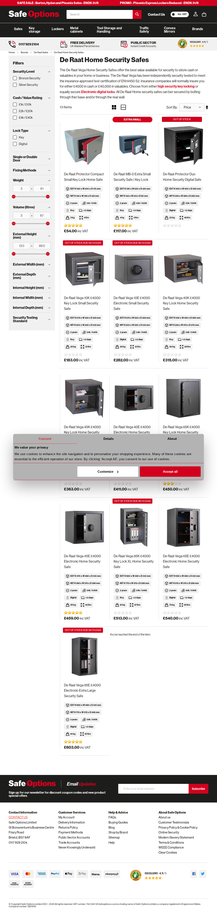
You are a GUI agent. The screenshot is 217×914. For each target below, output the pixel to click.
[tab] (32, 71)
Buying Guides (118, 822)
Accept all (170, 471)
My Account (66, 817)
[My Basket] (204, 14)
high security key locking (176, 86)
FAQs (112, 817)
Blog (111, 827)
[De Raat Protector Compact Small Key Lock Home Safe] (84, 145)
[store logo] (34, 14)
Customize (105, 471)
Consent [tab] (45, 438)
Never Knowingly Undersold (76, 847)
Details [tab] (108, 438)
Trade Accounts (69, 842)
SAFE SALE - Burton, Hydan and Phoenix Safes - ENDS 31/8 (58, 3)
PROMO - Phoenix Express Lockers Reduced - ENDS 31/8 (159, 3)
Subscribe (198, 789)
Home (12, 52)
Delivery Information (71, 822)
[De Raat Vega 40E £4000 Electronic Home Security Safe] (134, 398)
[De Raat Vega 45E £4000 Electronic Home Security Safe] (84, 527)
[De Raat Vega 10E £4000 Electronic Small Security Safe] (134, 269)
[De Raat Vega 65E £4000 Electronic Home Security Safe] (183, 527)
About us (164, 817)
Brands (24, 52)
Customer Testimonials (174, 822)
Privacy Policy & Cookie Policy (178, 827)
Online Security (169, 832)
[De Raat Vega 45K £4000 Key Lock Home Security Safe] (84, 398)
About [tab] (172, 438)
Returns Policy (68, 827)
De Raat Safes (41, 52)
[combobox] (100, 14)
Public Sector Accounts (74, 837)
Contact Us (156, 14)
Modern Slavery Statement (176, 837)
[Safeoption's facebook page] (193, 874)
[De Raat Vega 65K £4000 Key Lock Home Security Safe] (183, 398)
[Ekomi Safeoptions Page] (148, 882)
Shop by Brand (118, 832)
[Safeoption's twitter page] (202, 874)
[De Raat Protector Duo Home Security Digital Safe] (183, 145)
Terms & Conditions (171, 842)
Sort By (171, 107)
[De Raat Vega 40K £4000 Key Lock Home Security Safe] (183, 269)
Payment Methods (70, 832)
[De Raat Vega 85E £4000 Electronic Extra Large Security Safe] (84, 656)
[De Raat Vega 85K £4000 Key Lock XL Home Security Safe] (134, 527)
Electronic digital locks (98, 92)
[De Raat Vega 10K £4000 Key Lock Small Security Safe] (84, 269)
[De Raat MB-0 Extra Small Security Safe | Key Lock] (134, 145)
